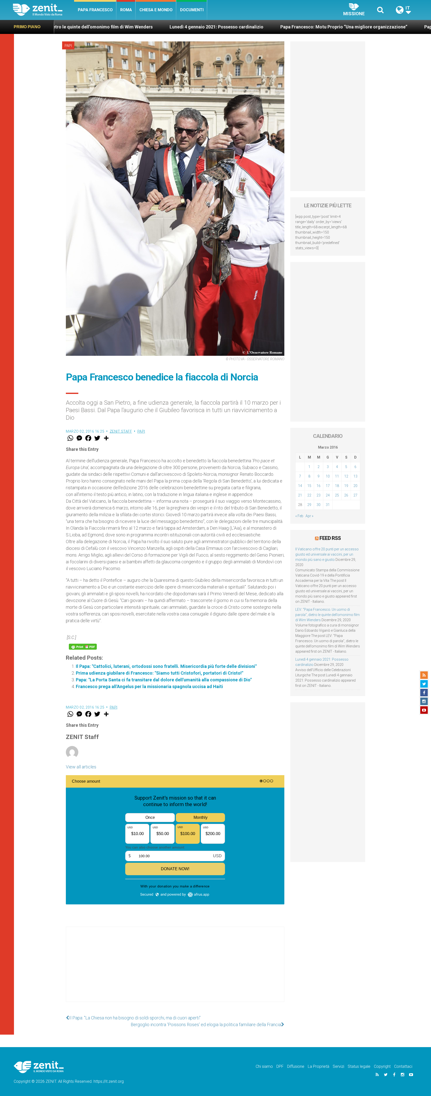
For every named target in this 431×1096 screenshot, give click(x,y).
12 (346, 476)
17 (328, 486)
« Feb (299, 516)
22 (309, 495)
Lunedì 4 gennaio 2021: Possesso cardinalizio (128, 26)
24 (328, 495)
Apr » (309, 516)
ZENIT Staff (121, 431)
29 (309, 505)
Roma (126, 9)
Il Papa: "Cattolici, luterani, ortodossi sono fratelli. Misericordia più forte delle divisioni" (166, 666)
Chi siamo (264, 1066)
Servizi (338, 1066)
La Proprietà (318, 1066)
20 (355, 486)
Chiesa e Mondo (156, 9)
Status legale (359, 1066)
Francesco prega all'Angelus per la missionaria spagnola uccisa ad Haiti (149, 686)
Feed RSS (330, 538)
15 (309, 486)
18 (337, 486)
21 (300, 495)
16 (319, 486)
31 (328, 505)
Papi (68, 45)
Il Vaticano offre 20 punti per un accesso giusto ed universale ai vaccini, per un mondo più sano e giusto (327, 554)
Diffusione (295, 1066)
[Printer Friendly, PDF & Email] (83, 647)
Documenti (192, 9)
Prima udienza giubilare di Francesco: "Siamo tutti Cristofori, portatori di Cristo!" (159, 673)
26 (346, 495)
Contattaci (403, 1066)
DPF (280, 1066)
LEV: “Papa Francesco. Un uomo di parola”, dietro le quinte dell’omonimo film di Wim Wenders (327, 615)
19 (346, 486)
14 (300, 486)
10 (328, 476)
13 (355, 476)
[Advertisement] (175, 969)
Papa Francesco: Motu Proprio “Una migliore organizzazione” (255, 26)
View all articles (81, 766)
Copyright (382, 1066)
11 (337, 476)
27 (355, 495)
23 (319, 495)
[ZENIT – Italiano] (43, 9)
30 (319, 505)
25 (337, 495)
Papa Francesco (95, 9)
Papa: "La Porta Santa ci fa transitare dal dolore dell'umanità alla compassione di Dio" (164, 679)
